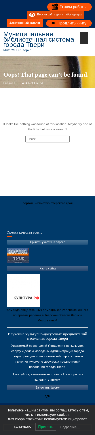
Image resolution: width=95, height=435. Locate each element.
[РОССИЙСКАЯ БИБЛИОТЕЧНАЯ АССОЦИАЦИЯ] (53, 223)
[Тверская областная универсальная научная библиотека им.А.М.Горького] (39, 223)
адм (47, 396)
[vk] (14, 14)
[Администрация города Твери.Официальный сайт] (13, 223)
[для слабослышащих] (22, 14)
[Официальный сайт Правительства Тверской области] (66, 223)
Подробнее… (70, 427)
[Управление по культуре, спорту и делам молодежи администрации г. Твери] (79, 223)
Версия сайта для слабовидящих (59, 14)
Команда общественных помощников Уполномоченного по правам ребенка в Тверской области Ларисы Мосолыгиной (47, 315)
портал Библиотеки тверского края (48, 203)
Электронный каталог (24, 22)
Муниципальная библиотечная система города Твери (38, 39)
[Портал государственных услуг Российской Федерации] (26, 223)
